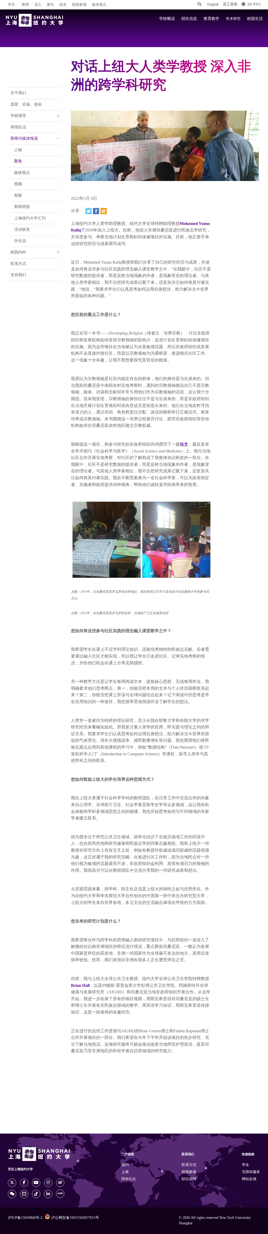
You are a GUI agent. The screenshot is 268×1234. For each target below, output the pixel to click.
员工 (38, 5)
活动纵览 (22, 230)
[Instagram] (48, 1183)
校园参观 (79, 5)
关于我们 (18, 93)
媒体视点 (22, 173)
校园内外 (18, 252)
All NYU (254, 5)
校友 (63, 5)
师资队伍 (18, 127)
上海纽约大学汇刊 (30, 218)
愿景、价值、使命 (26, 105)
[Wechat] (12, 1194)
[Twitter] (88, 211)
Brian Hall (80, 985)
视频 (18, 184)
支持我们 (18, 275)
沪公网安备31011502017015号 (75, 1218)
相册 (18, 196)
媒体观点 (99, 5)
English (213, 5)
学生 (11, 5)
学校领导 (18, 116)
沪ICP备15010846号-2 (25, 1218)
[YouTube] (36, 1183)
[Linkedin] (48, 1194)
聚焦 (18, 161)
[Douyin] (36, 1194)
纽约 (125, 1165)
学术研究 (233, 19)
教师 (25, 5)
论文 (184, 444)
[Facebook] (96, 211)
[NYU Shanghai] (34, 20)
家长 (50, 5)
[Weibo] (103, 211)
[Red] (60, 1194)
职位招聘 (189, 1179)
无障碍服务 (251, 1172)
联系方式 (18, 264)
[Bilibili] (24, 1194)
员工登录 (230, 5)
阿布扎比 (128, 1179)
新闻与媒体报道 (24, 139)
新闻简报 (22, 207)
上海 (125, 1172)
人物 (18, 150)
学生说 (20, 241)
